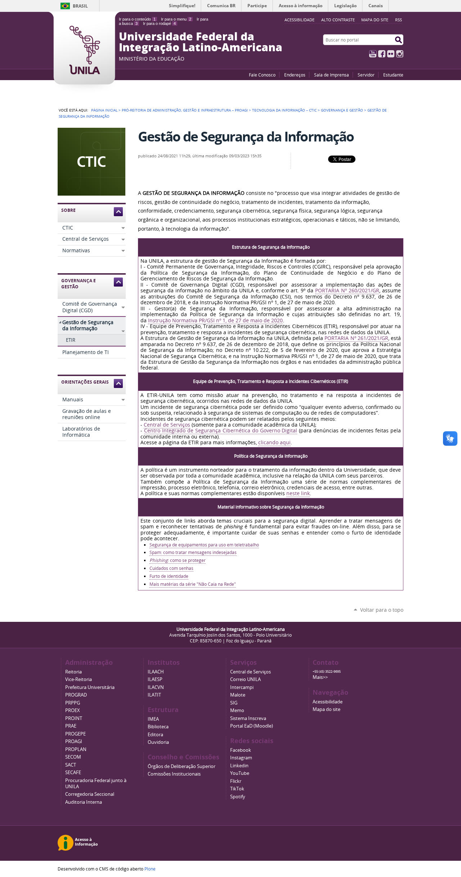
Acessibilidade (328, 702)
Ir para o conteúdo (137, 19)
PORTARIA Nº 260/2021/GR (347, 290)
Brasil (80, 6)
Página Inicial (104, 110)
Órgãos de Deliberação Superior (181, 766)
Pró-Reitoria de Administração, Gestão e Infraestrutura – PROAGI (185, 110)
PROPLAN (75, 749)
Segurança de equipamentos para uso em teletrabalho (204, 545)
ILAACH (156, 672)
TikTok (237, 789)
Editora (155, 735)
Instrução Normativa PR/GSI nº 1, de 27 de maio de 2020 (215, 320)
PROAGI (73, 741)
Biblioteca (158, 727)
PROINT (73, 718)
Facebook (381, 53)
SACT (70, 765)
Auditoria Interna (83, 802)
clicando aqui (274, 442)
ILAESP (155, 679)
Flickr (390, 53)
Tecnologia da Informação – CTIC (284, 110)
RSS (398, 19)
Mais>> (320, 677)
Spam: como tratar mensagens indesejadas (193, 552)
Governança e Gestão (342, 110)
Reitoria (73, 672)
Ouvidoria (158, 742)
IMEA (153, 719)
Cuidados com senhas (171, 568)
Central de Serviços (167, 425)
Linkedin (239, 766)
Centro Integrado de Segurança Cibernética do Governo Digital (220, 430)
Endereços (294, 75)
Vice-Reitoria (78, 679)
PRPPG (72, 703)
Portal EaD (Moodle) (251, 726)
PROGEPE (75, 734)
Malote (237, 695)
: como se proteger (177, 560)
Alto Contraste (338, 19)
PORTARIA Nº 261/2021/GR (356, 338)
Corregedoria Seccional (89, 794)
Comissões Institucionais (174, 774)
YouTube (372, 53)
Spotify (237, 797)
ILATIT (154, 695)
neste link (298, 493)
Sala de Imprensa (331, 75)
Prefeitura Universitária (90, 687)
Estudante (393, 75)
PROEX (72, 710)
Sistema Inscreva (248, 718)
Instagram (399, 53)
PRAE (70, 726)
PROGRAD (76, 695)
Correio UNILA (245, 679)
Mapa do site (374, 19)
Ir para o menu (176, 19)
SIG (233, 703)
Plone (150, 869)
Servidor (366, 75)
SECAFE (73, 772)
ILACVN (156, 687)
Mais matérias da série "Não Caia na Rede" (192, 584)
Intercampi (242, 687)
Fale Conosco (262, 75)
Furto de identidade (168, 576)
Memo (237, 710)
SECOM (73, 757)
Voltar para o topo (381, 609)
